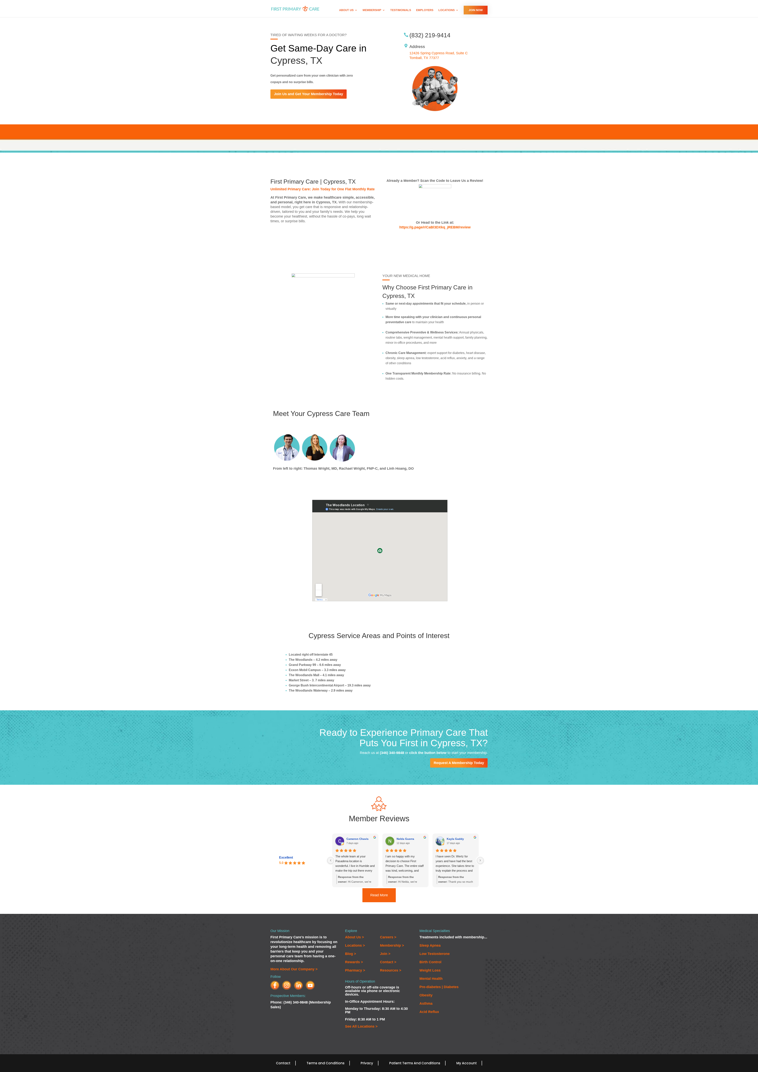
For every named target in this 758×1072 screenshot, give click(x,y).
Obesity (425, 995)
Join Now (476, 10)
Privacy (367, 1063)
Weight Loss (430, 970)
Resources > (390, 970)
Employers (424, 10)
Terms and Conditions (325, 1063)
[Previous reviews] (330, 860)
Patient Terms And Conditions (414, 1063)
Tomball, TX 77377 (424, 58)
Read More (379, 895)
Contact (283, 1063)
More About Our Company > (294, 969)
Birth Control (430, 962)
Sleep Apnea (430, 945)
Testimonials (400, 10)
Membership (372, 10)
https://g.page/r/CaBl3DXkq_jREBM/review (435, 227)
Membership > (392, 945)
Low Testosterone (434, 954)
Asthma (425, 1003)
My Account (466, 1063)
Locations (446, 10)
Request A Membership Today (459, 763)
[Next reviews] (480, 860)
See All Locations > (361, 1026)
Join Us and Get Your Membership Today (308, 94)
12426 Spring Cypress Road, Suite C (438, 53)
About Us (346, 10)
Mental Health (431, 979)
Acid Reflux (429, 1012)
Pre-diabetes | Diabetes (439, 987)
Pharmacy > (355, 970)
